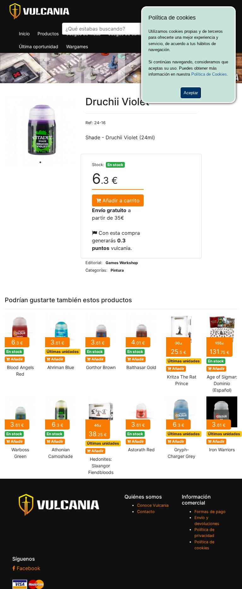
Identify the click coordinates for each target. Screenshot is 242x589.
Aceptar (191, 92)
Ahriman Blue (60, 344)
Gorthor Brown (100, 344)
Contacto (146, 511)
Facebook (27, 568)
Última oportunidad (38, 46)
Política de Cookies (209, 74)
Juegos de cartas (126, 33)
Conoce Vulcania (153, 505)
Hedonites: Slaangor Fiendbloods (100, 437)
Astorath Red (141, 426)
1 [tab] (40, 162)
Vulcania (39, 11)
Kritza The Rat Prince (181, 352)
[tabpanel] (40, 131)
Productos (48, 33)
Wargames (77, 46)
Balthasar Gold (141, 344)
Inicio (24, 33)
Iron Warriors (221, 426)
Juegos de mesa (83, 33)
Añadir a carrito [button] (120, 200)
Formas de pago (210, 511)
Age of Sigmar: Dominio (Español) (221, 355)
